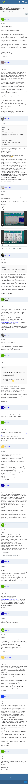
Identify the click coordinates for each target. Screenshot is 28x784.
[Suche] (19, 1)
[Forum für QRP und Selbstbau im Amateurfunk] (2, 1)
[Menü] (26, 1)
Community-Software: (14, 781)
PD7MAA (15, 248)
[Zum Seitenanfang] (25, 782)
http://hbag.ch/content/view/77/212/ (10, 599)
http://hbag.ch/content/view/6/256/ (9, 322)
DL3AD (3, 11)
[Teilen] (26, 14)
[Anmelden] (22, 2)
